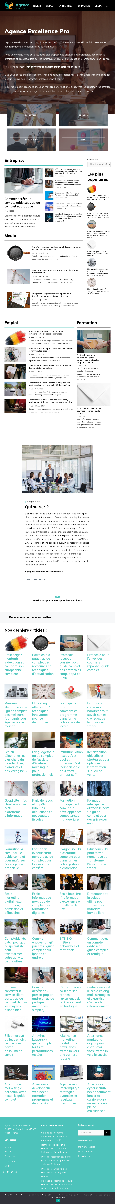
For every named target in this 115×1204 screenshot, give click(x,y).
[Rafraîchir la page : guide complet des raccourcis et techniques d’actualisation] (43, 648)
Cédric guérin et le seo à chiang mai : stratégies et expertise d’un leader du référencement (98, 996)
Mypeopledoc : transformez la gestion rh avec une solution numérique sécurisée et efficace (68, 182)
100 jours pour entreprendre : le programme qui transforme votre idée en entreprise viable (68, 171)
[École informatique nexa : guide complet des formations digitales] (43, 888)
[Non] (112, 1198)
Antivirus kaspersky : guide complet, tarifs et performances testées (42, 1045)
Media (98, 6)
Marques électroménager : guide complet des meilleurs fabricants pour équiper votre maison (98, 272)
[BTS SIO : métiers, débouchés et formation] (71, 932)
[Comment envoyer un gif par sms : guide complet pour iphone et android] (43, 932)
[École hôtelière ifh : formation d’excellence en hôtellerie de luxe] (71, 888)
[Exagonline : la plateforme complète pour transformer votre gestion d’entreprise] (71, 843)
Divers (37, 6)
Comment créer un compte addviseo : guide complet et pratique (22, 202)
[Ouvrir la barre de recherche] (107, 6)
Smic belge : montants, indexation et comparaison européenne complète (98, 197)
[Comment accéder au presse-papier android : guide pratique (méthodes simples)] (43, 981)
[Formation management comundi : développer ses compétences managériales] (71, 794)
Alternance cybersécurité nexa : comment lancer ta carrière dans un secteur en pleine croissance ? (99, 1097)
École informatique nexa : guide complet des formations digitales (41, 903)
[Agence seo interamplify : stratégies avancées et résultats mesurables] (71, 1078)
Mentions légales (86, 1146)
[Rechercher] (107, 1133)
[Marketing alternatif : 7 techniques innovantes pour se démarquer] (43, 697)
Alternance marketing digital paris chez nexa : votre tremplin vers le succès (97, 1045)
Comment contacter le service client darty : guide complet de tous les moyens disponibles (50, 400)
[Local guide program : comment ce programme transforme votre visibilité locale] (71, 697)
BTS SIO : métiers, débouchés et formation (69, 944)
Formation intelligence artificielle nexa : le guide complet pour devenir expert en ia (98, 811)
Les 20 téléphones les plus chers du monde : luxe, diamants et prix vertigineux (15, 761)
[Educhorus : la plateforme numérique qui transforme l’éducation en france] (99, 843)
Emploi (50, 6)
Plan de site (84, 1156)
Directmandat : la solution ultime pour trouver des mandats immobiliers (50, 366)
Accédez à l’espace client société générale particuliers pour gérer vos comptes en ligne (68, 216)
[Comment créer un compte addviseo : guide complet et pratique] (99, 932)
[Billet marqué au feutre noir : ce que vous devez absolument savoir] (16, 1029)
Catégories (92, 159)
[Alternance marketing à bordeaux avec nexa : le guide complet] (16, 1078)
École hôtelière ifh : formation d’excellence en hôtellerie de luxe (71, 901)
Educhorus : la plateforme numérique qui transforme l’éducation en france (97, 858)
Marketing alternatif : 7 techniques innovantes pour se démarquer (98, 291)
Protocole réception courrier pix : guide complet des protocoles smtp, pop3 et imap (98, 234)
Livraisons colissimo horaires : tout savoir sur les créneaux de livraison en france (97, 714)
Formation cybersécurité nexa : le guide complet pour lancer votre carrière (42, 858)
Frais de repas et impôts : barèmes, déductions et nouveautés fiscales (51, 349)
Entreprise (65, 6)
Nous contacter (85, 1151)
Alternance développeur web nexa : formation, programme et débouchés (42, 1093)
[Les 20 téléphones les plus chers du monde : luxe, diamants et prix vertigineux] (16, 746)
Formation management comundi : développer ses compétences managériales (71, 809)
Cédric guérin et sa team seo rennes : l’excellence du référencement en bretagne (71, 996)
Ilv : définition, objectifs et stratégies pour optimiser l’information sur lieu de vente (98, 763)
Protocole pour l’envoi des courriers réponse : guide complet (97, 253)
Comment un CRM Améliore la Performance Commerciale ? (67, 194)
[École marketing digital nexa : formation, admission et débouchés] (16, 888)
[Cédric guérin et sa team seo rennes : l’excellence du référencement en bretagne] (71, 981)
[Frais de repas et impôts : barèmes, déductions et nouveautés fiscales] (43, 794)
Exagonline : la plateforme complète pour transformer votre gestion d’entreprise (51, 294)
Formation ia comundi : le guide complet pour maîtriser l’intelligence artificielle (14, 858)
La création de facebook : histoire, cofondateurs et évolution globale (68, 205)
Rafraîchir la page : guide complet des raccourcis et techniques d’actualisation (56, 248)
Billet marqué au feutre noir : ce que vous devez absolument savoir (15, 1045)
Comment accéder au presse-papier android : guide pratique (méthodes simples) (43, 998)
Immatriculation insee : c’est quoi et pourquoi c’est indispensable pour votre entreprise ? (71, 763)
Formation (83, 6)
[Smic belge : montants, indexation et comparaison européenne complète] (16, 648)
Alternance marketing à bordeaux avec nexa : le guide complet (15, 1091)
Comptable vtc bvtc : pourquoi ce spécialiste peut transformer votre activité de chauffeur (50, 383)
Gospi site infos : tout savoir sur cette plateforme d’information (55, 271)
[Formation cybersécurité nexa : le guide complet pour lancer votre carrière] (43, 843)
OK (58, 1201)
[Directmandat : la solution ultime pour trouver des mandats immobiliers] (99, 888)
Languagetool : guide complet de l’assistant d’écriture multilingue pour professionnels (43, 763)
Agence (22, 4)
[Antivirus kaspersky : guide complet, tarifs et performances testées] (43, 1029)
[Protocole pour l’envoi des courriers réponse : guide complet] (99, 648)
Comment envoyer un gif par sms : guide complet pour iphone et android (43, 948)
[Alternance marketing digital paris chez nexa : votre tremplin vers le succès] (99, 1029)
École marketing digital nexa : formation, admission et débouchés (13, 903)
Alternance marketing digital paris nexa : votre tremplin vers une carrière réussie (69, 1047)
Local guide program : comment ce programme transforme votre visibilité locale (70, 714)
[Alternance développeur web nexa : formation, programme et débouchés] (43, 1078)
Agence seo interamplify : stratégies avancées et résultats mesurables (69, 1093)
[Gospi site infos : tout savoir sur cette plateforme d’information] (16, 794)
